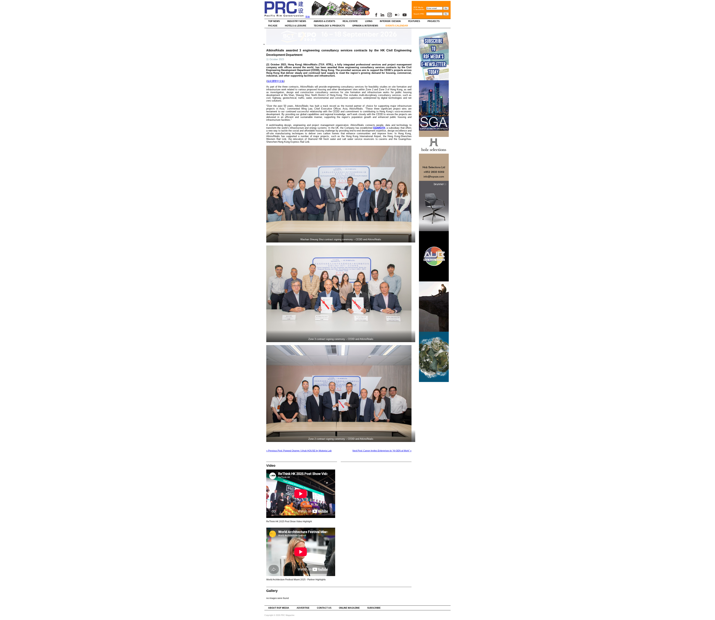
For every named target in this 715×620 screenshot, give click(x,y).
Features (414, 21)
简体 (307, 16)
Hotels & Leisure (295, 25)
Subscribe (374, 608)
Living (368, 21)
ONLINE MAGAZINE (349, 608)
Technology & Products (329, 25)
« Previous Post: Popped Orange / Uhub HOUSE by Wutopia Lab (299, 450)
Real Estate (350, 21)
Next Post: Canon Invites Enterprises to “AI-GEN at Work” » (381, 450)
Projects (434, 21)
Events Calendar (397, 25)
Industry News (296, 21)
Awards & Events (324, 21)
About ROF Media (278, 608)
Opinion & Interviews (365, 25)
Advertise (303, 608)
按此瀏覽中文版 (275, 81)
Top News (274, 21)
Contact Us (324, 608)
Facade (272, 25)
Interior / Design (390, 21)
